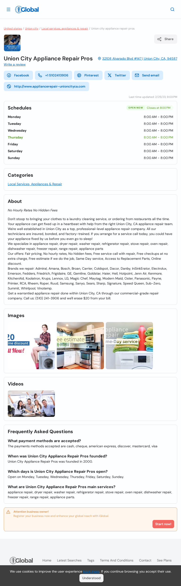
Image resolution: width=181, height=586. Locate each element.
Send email (150, 75)
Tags (90, 560)
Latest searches (69, 560)
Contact (145, 560)
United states (13, 28)
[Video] (31, 403)
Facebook (21, 75)
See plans (164, 560)
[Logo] (27, 9)
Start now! (163, 524)
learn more (91, 571)
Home (46, 560)
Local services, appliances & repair (64, 28)
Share (169, 39)
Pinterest (91, 75)
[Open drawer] (8, 9)
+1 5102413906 (56, 75)
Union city (31, 28)
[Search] (172, 9)
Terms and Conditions (116, 560)
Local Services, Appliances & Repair (35, 184)
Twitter (120, 75)
